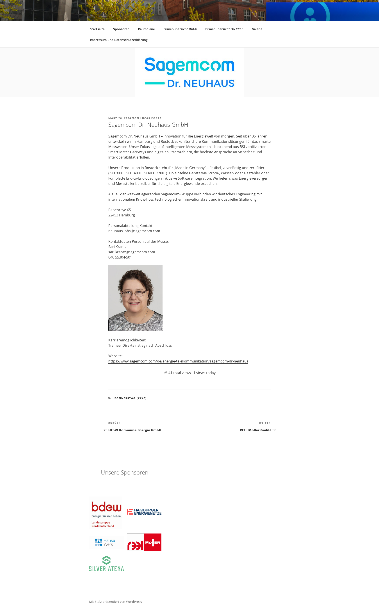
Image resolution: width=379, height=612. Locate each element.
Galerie (257, 29)
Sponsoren (121, 29)
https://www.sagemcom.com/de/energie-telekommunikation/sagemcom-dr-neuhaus (178, 361)
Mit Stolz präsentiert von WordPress (115, 602)
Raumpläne (146, 29)
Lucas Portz (151, 118)
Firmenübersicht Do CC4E (224, 29)
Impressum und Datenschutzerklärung (119, 40)
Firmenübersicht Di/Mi (180, 29)
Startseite (97, 29)
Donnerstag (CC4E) (130, 398)
